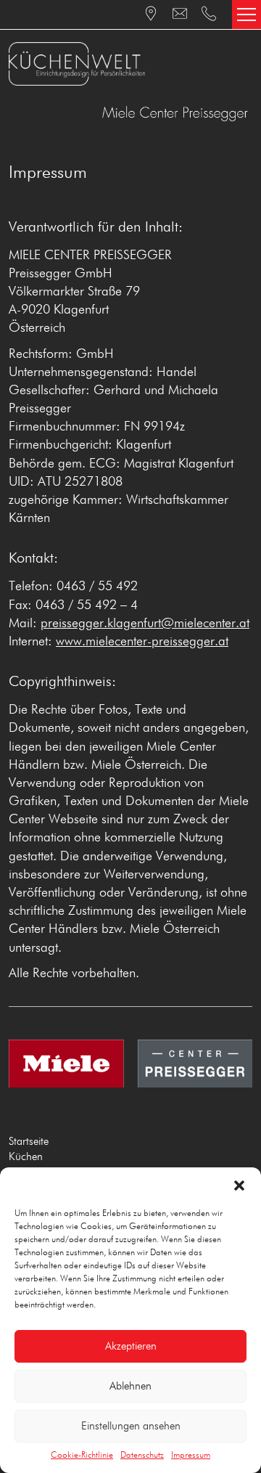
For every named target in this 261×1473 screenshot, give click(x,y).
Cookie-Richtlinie (82, 1455)
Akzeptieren (131, 1346)
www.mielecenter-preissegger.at (142, 641)
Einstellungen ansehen (131, 1426)
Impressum (190, 1455)
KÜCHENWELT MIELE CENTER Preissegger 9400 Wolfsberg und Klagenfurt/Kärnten (130, 64)
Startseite (29, 1141)
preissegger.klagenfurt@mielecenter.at (145, 623)
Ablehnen (130, 1386)
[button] (239, 1185)
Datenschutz (142, 1455)
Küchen (26, 1156)
